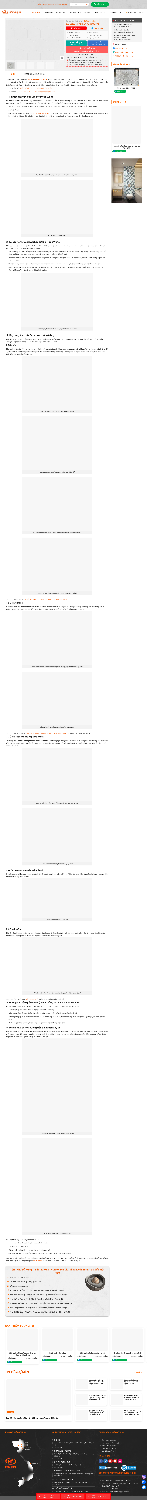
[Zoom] (62, 58)
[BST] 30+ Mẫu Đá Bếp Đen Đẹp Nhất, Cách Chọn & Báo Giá (96, 1412)
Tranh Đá (87, 12)
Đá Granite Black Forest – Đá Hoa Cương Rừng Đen (22, 1354)
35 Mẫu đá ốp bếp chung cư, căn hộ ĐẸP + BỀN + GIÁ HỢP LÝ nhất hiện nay (132, 1412)
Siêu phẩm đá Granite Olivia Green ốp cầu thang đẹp (45, 733)
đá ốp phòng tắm (32, 999)
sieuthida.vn (37, 1261)
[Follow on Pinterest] (110, 1461)
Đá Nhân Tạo (74, 12)
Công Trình (132, 12)
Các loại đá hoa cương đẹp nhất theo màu (36, 88)
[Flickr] (120, 1461)
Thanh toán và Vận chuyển (111, 1443)
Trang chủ (69, 21)
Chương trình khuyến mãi (124, 52)
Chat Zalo (120, 91)
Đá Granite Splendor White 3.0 (93, 1353)
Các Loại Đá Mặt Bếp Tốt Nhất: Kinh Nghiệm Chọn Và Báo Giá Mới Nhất (97, 1382)
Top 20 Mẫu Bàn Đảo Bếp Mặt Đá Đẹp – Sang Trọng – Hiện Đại (32, 1418)
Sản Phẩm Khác (115, 12)
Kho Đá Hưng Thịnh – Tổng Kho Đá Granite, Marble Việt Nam (131, 1397)
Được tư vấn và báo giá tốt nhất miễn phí (87, 51)
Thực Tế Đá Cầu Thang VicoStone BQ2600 (126, 147)
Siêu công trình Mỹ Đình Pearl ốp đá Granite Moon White (37, 92)
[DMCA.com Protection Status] (108, 1468)
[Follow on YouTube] (115, 1461)
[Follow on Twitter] (105, 1461)
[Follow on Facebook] (101, 1461)
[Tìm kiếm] (87, 4)
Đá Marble (48, 12)
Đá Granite (36, 12)
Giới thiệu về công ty (109, 1448)
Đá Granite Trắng (90, 21)
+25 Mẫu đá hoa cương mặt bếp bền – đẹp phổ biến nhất (45, 599)
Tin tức (141, 12)
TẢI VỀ (98, 43)
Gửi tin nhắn (98, 28)
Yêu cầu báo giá (87, 48)
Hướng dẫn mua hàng (34, 74)
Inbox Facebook (121, 48)
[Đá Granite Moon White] (126, 77)
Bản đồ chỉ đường (108, 1451)
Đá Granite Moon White (127, 88)
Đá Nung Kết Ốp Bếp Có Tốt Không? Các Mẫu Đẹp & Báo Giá (132, 1381)
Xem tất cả (136, 1372)
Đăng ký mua (76, 43)
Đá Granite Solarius (57, 1353)
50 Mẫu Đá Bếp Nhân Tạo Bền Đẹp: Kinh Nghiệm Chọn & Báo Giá (97, 1397)
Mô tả (12, 74)
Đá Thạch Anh (61, 12)
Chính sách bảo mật (109, 1440)
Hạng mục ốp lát (100, 12)
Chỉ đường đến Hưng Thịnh (124, 56)
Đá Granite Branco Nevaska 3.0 (127, 1353)
